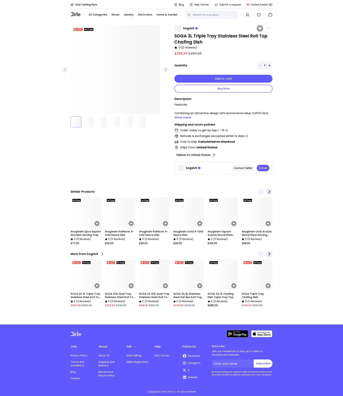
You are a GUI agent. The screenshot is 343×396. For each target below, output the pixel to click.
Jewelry (129, 14)
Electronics (145, 14)
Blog (181, 4)
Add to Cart (223, 79)
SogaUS (188, 28)
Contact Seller (243, 168)
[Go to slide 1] (76, 121)
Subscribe (263, 363)
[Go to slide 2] (88, 121)
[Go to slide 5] (127, 121)
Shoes (115, 14)
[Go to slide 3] (101, 121)
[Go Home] (76, 14)
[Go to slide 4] (114, 121)
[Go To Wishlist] (259, 15)
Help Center (201, 4)
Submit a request (230, 4)
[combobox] (214, 15)
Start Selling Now (86, 4)
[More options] (269, 28)
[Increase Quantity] (269, 65)
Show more (182, 117)
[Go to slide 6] (140, 121)
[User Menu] (247, 15)
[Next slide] (269, 192)
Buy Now (223, 89)
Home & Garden (167, 14)
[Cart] (270, 15)
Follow (263, 168)
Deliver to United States (194, 155)
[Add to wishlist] (260, 28)
